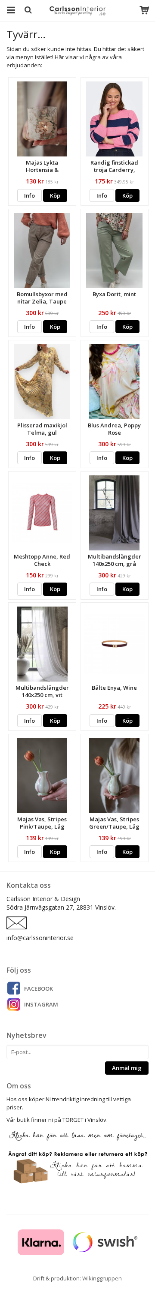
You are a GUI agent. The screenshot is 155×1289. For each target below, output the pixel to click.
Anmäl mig (127, 1068)
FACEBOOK (38, 988)
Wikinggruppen (102, 1278)
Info (29, 195)
